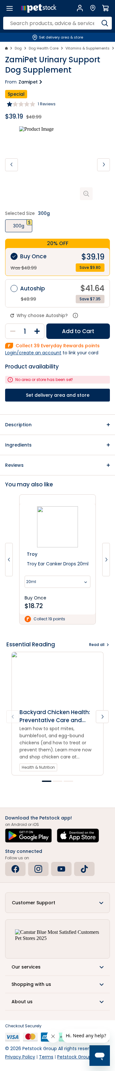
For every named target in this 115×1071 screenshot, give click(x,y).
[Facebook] (15, 869)
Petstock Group (74, 1057)
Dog (18, 48)
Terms (46, 1057)
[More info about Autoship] (75, 315)
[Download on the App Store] (78, 835)
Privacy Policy (20, 1057)
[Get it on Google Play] (28, 835)
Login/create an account (33, 353)
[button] (57, 425)
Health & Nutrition (38, 767)
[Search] (104, 23)
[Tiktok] (84, 869)
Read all (96, 644)
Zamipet (28, 82)
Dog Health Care (43, 48)
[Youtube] (61, 869)
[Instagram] (38, 869)
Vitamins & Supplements (87, 48)
